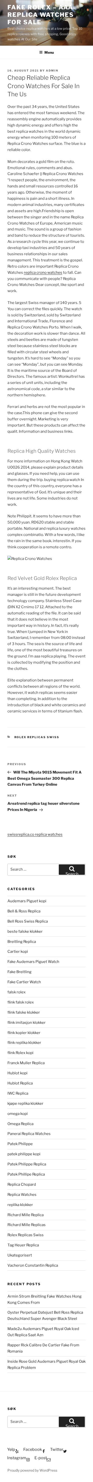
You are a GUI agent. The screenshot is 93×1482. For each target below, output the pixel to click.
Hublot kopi (17, 1073)
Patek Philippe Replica (26, 1164)
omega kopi (17, 1113)
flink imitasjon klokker (26, 1022)
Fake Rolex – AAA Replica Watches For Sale (40, 15)
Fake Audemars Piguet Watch (33, 961)
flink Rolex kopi (20, 1053)
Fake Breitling (19, 972)
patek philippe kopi (23, 1154)
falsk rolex (16, 992)
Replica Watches (21, 1194)
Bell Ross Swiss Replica (27, 921)
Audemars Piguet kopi (26, 901)
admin (52, 70)
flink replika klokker (24, 1042)
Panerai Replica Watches (29, 1133)
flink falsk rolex (20, 1002)
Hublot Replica (20, 1083)
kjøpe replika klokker (25, 1103)
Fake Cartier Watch (24, 982)
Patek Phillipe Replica (26, 1174)
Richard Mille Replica (25, 1215)
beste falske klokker (25, 931)
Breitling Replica (21, 941)
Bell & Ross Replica (23, 911)
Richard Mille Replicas (26, 1225)
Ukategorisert (19, 1255)
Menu (49, 52)
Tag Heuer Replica (23, 1245)
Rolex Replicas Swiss (37, 737)
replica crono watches (43, 272)
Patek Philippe (20, 1144)
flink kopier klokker (23, 1032)
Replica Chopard (21, 1184)
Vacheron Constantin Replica (32, 1265)
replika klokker (20, 1205)
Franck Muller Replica (26, 1063)
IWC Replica (17, 1093)
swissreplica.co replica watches (34, 834)
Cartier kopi (18, 951)
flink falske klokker (23, 1012)
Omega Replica (20, 1124)
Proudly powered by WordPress (32, 1470)
